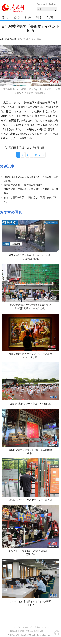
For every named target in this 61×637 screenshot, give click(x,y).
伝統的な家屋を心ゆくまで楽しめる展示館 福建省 (31, 451)
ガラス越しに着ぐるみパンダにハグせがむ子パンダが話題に (30, 256)
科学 (39, 17)
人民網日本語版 (8, 38)
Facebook (42, 4)
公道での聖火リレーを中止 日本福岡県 (30, 403)
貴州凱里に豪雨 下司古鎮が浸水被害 (23, 184)
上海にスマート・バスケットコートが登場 (30, 499)
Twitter (52, 4)
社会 (28, 17)
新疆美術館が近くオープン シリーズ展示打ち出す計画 (30, 355)
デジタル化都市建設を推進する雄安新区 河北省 (31, 603)
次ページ (39, 154)
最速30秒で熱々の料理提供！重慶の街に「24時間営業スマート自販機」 (30, 306)
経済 (17, 17)
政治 (5, 17)
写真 (50, 17)
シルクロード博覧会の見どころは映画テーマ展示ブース (30, 552)
